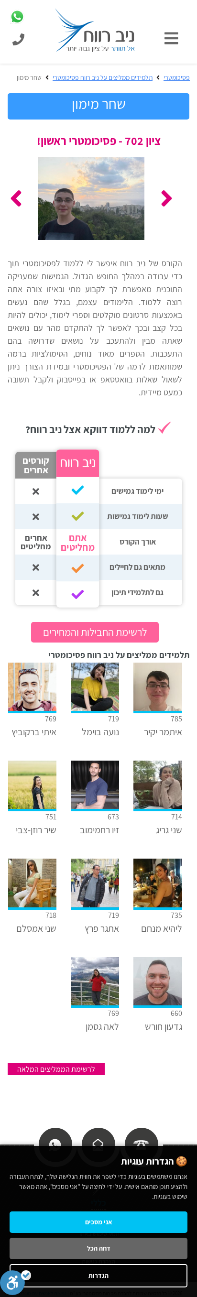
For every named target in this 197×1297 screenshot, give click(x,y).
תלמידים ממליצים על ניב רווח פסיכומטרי (103, 77)
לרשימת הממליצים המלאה (56, 1069)
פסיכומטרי (177, 77)
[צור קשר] (98, 1144)
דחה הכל (98, 1248)
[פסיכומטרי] (95, 29)
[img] (173, 38)
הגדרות (98, 1275)
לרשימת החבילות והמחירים (95, 632)
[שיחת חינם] (141, 1144)
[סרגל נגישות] (15, 1282)
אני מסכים (98, 1222)
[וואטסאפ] (55, 1144)
